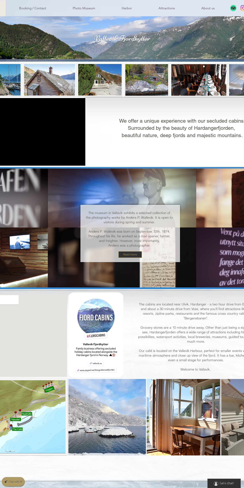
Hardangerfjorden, (214, 128)
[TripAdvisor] (233, 8)
